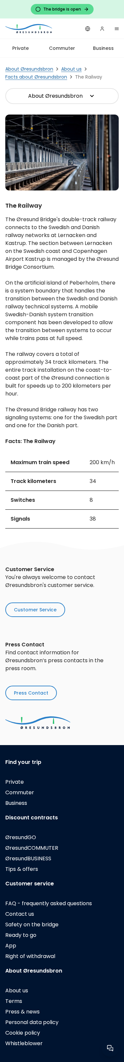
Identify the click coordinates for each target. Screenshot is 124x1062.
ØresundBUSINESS (28, 858)
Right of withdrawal (30, 956)
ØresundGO (20, 837)
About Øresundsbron (55, 96)
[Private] (29, 28)
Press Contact (31, 693)
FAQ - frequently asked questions (48, 903)
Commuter (62, 48)
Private (20, 48)
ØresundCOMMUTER (31, 848)
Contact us (19, 914)
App (10, 945)
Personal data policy (32, 1022)
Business (103, 48)
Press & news (22, 1011)
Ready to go (20, 935)
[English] (87, 28)
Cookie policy (22, 1033)
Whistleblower (24, 1043)
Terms (13, 1001)
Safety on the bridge (32, 924)
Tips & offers (21, 869)
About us (16, 990)
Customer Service (35, 609)
